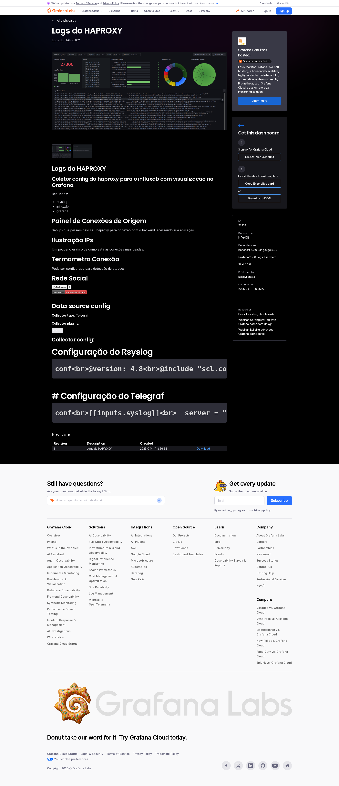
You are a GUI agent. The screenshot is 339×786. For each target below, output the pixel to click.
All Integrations (141, 535)
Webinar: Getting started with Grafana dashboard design (257, 322)
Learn (173, 10)
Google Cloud (140, 554)
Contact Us (264, 566)
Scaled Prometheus (102, 570)
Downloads (180, 548)
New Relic (138, 579)
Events (219, 554)
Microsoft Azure (142, 560)
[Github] (262, 765)
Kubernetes (139, 566)
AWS (134, 548)
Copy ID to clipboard (259, 183)
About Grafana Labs (270, 535)
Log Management (101, 593)
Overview (53, 535)
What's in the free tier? (63, 548)
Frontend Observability (63, 596)
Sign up (284, 11)
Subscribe (279, 500)
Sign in (266, 11)
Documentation (225, 535)
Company (204, 10)
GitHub (177, 541)
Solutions (114, 10)
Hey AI (260, 585)
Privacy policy (262, 510)
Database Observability (63, 590)
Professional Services (271, 579)
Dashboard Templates (188, 554)
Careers (261, 541)
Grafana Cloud (90, 10)
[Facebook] (226, 765)
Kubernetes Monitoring (63, 573)
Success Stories (267, 560)
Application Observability (64, 566)
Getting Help (265, 573)
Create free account (259, 157)
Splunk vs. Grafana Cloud (274, 662)
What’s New (55, 637)
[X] (238, 765)
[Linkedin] (250, 765)
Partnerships (265, 548)
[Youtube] (275, 765)
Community (222, 548)
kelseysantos (246, 276)
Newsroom (263, 554)
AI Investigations (59, 631)
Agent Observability (61, 560)
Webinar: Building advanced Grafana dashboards (255, 331)
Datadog (137, 573)
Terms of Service (86, 3)
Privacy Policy (111, 3)
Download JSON (259, 198)
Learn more (207, 3)
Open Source (152, 10)
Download (203, 448)
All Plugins (138, 541)
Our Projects (181, 535)
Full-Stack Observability (105, 541)
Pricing (134, 10)
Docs (189, 10)
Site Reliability (99, 587)
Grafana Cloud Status (62, 643)
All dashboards (66, 20)
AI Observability (100, 535)
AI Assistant (55, 554)
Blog (217, 541)
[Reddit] (287, 765)
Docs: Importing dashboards (256, 314)
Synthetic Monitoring (61, 602)
